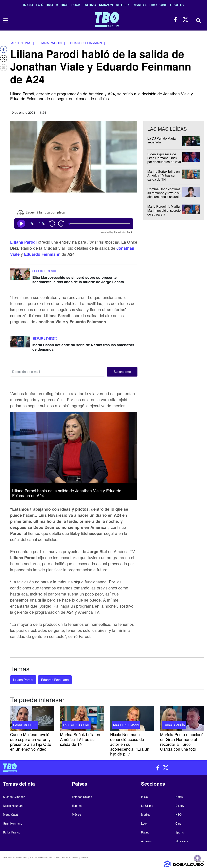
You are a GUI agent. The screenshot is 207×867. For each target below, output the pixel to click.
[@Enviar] (3, 67)
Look (76, 4)
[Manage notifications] (197, 858)
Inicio (28, 4)
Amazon (106, 4)
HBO (153, 4)
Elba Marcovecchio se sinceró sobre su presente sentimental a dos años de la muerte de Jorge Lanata (78, 279)
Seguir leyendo (44, 271)
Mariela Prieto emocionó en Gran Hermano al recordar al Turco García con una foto (182, 741)
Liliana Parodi (23, 242)
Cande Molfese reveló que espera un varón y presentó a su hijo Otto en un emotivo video (30, 741)
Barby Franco (11, 832)
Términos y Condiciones (15, 857)
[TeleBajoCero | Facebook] (176, 19)
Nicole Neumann (126, 725)
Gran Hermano (12, 823)
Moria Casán (11, 814)
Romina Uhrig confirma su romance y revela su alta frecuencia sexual (164, 193)
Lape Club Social (76, 725)
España (77, 806)
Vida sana (181, 841)
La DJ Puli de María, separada (161, 140)
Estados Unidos (82, 797)
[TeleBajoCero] (51, 767)
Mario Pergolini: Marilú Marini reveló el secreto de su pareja (164, 210)
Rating (89, 4)
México (76, 814)
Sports (177, 4)
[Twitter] (3, 58)
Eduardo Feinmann (42, 254)
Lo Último (44, 4)
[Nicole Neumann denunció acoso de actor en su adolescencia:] (132, 718)
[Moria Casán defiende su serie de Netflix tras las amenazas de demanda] (20, 343)
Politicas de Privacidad (41, 857)
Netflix (123, 4)
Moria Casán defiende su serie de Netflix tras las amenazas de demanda (83, 347)
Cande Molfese (25, 725)
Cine (163, 4)
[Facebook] (3, 49)
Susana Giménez (14, 797)
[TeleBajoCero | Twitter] (185, 19)
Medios (62, 4)
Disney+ (139, 4)
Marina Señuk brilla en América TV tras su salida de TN (163, 175)
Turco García (174, 725)
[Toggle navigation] (5, 20)
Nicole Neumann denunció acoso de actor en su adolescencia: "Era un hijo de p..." (129, 744)
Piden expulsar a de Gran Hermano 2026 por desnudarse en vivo (164, 158)
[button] (122, 372)
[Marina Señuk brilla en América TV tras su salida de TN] (82, 718)
